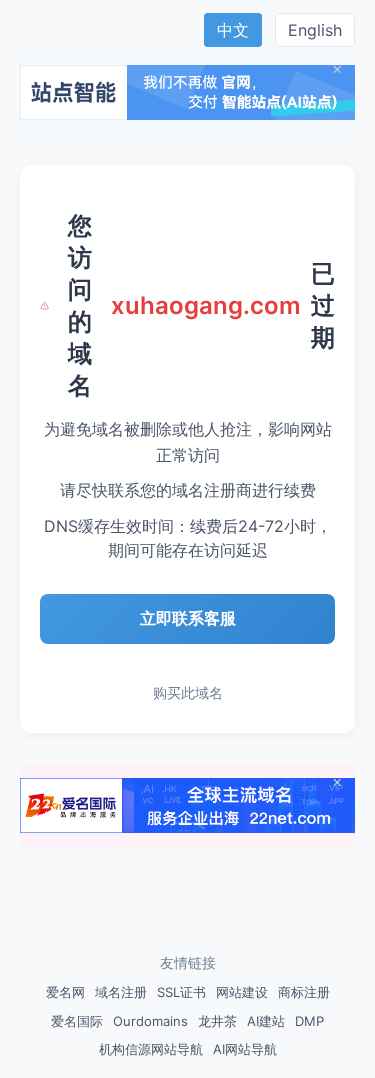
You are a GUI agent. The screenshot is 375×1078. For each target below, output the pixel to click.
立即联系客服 (188, 618)
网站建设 (242, 992)
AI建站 (266, 1021)
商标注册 (304, 992)
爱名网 (65, 992)
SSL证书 (181, 992)
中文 (233, 30)
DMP (309, 1021)
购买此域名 (188, 692)
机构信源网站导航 (151, 1049)
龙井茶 (217, 1021)
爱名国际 (77, 1021)
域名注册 (121, 992)
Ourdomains (150, 1021)
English (315, 30)
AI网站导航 (245, 1049)
